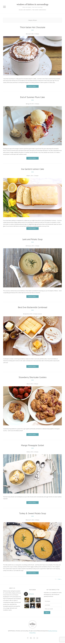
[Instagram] (34, 638)
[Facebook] (27, 638)
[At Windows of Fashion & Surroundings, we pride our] (38, 605)
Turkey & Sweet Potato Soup (32, 513)
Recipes (37, 33)
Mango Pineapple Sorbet (32, 445)
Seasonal (40, 313)
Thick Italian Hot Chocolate (32, 27)
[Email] (37, 638)
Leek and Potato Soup (32, 239)
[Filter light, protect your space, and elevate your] (38, 600)
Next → (60, 579)
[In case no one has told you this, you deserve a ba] (32, 605)
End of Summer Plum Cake (32, 97)
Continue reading (32, 86)
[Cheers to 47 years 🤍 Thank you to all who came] (26, 605)
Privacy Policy (32, 632)
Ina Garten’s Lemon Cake (32, 168)
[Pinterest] (31, 638)
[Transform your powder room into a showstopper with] (32, 600)
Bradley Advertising (52, 631)
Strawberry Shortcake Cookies (32, 377)
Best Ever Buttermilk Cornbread (32, 307)
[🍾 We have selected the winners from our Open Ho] (26, 600)
